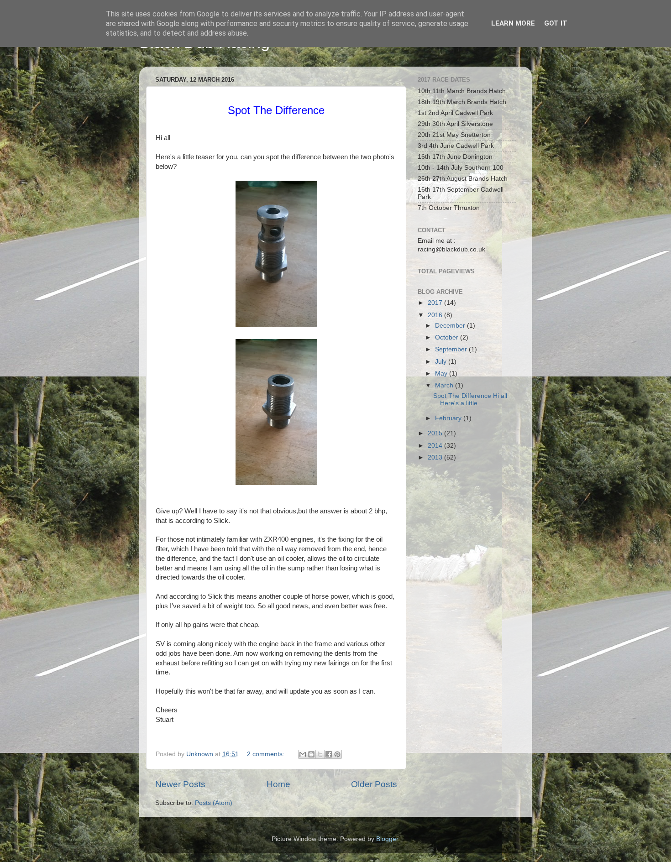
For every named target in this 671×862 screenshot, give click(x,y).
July (441, 361)
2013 (436, 457)
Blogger (387, 839)
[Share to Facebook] (328, 754)
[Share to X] (320, 754)
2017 (436, 302)
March (445, 385)
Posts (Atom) (213, 802)
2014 (436, 445)
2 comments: (266, 754)
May (442, 373)
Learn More (513, 23)
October (447, 337)
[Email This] (302, 754)
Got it (555, 23)
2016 (436, 315)
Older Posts (374, 784)
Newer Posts (180, 784)
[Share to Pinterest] (337, 754)
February (449, 418)
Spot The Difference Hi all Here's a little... (471, 399)
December (451, 325)
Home (278, 784)
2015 (436, 433)
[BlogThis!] (311, 754)
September (452, 349)
